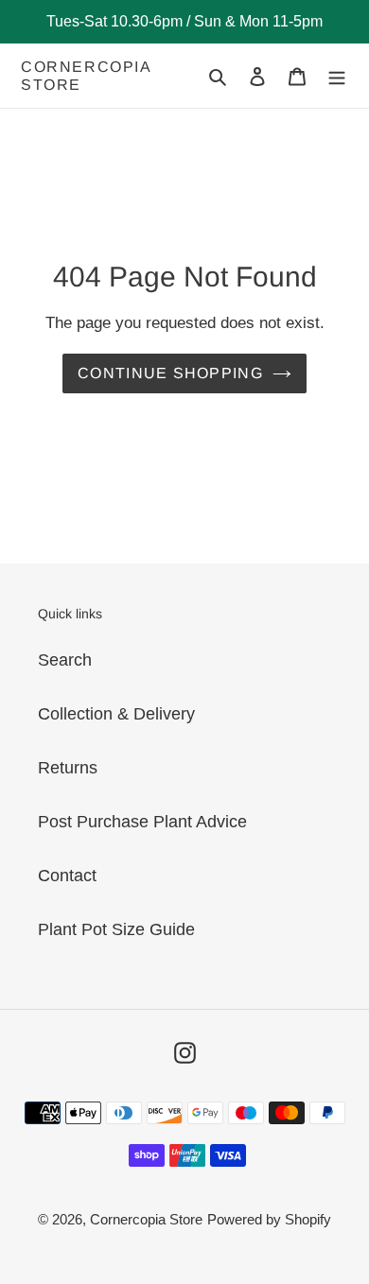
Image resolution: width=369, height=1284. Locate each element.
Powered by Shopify (269, 1219)
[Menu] (337, 76)
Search (65, 660)
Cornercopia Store (86, 76)
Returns (67, 767)
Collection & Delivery (116, 713)
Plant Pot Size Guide (116, 929)
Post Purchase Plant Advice (142, 821)
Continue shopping (170, 373)
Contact (67, 875)
